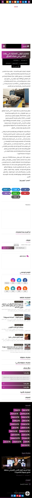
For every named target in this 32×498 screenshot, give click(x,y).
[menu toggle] (29, 2)
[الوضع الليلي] (27, 493)
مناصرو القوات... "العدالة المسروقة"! (13, 317)
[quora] (12, 2)
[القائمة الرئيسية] (4, 46)
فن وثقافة (15, 421)
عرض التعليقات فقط (20, 248)
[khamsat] (7, 2)
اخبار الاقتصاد (14, 424)
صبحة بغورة (13, 431)
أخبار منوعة (14, 63)
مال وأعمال (8, 63)
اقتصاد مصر (25, 445)
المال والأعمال (24, 414)
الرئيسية (25, 46)
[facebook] (12, 496)
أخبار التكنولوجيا (24, 431)
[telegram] (10, 2)
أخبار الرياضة (25, 417)
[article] (16, 215)
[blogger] (15, 2)
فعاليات (26, 442)
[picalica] (9, 496)
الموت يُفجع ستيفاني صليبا (16, 337)
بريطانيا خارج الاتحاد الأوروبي (15, 327)
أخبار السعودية (14, 438)
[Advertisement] (16, 25)
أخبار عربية (25, 410)
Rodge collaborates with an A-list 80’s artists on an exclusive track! (12, 348)
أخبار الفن (14, 428)
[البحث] (3, 2)
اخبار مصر (6, 442)
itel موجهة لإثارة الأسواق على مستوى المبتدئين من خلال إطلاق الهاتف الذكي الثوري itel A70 (12, 306)
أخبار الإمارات (25, 424)
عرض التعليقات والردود (7, 248)
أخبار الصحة (25, 435)
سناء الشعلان (24, 428)
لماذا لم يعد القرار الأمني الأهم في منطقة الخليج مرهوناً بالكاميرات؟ (17, 471)
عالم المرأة (13, 414)
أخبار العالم (25, 421)
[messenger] (26, 2)
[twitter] (18, 2)
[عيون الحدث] (16, 6)
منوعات (16, 410)
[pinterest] (20, 2)
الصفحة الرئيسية (23, 63)
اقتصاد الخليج (15, 435)
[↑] (16, 491)
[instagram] (20, 496)
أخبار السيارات (16, 442)
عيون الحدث (27, 475)
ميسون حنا (25, 438)
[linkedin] (23, 2)
